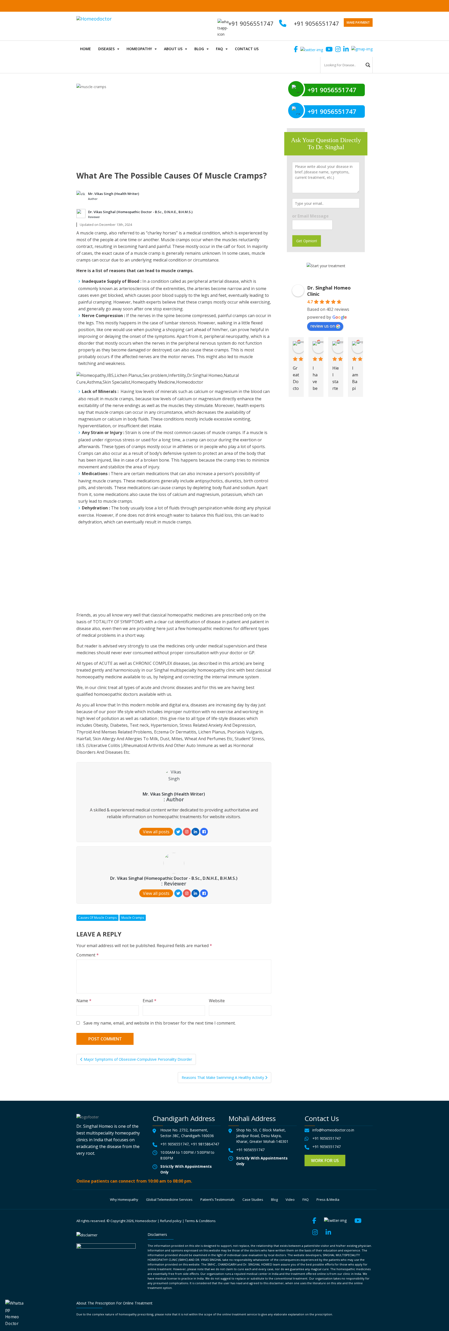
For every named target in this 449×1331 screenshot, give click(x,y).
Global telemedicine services (169, 1199)
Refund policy (171, 1220)
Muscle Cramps (132, 917)
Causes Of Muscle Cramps (97, 917)
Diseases (106, 48)
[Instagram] (187, 832)
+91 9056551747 (316, 23)
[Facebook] (204, 832)
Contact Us (247, 48)
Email (149, 1001)
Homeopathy (139, 48)
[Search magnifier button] (368, 65)
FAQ (219, 48)
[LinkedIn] (195, 832)
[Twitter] (178, 832)
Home (85, 48)
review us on (322, 326)
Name (83, 1001)
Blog (199, 48)
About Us (173, 48)
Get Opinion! (306, 240)
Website (217, 1001)
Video (290, 1199)
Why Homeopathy (124, 1199)
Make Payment (358, 22)
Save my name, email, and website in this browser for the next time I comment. (159, 1023)
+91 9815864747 (205, 1144)
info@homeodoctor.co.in (333, 1129)
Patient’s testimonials (217, 1199)
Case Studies (252, 1199)
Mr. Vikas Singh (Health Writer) (113, 193)
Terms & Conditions (200, 1220)
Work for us (325, 1160)
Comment (87, 955)
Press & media (327, 1199)
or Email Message (310, 216)
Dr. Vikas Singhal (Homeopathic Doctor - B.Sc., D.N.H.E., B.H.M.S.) (140, 211)
